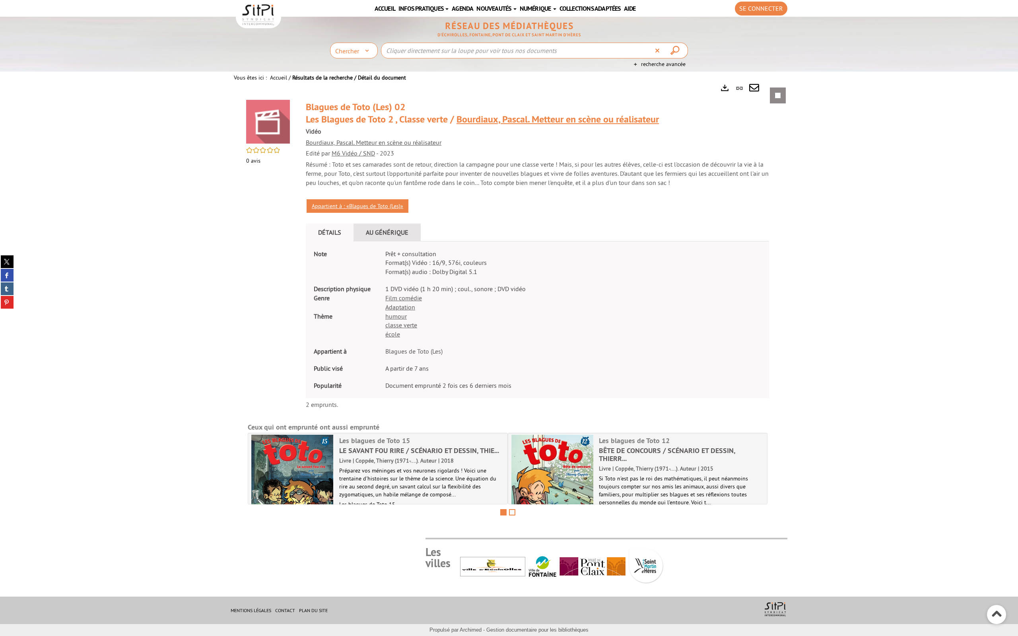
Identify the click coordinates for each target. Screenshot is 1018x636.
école (392, 334)
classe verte (401, 325)
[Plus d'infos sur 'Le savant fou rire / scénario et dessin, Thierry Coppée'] (292, 489)
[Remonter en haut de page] (997, 614)
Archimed (471, 630)
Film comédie (403, 298)
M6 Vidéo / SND (353, 153)
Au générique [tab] (387, 232)
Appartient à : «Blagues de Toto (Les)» (357, 206)
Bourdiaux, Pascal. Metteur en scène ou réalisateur (558, 119)
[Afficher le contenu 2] (512, 512)
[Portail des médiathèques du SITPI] (509, 29)
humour (396, 316)
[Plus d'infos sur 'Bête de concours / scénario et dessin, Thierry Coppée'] (552, 489)
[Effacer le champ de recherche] (658, 50)
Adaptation (400, 307)
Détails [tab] (329, 232)
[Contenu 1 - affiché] (503, 512)
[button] (268, 121)
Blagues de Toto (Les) (414, 351)
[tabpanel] (509, 302)
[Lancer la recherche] (676, 50)
